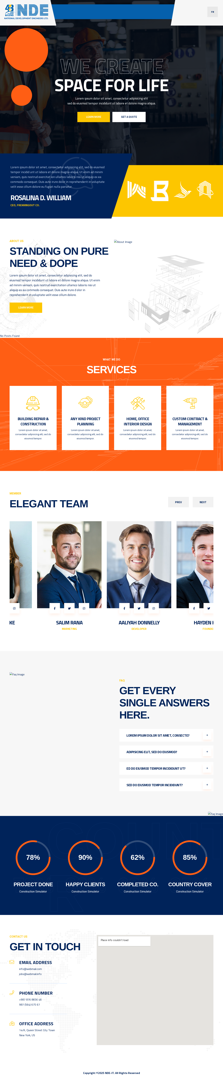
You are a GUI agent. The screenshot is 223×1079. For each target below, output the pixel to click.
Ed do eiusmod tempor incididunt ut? (156, 768)
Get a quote (129, 117)
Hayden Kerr (181, 622)
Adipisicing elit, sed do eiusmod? (151, 752)
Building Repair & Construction (33, 421)
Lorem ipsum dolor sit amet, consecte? (158, 735)
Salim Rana (42, 622)
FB (212, 12)
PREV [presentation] (178, 502)
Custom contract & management (189, 421)
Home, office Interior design (138, 421)
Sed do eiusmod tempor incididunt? (154, 785)
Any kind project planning (85, 421)
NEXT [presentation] (203, 502)
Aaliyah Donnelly (111, 622)
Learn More (93, 117)
